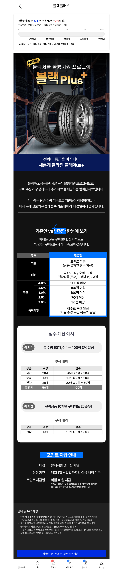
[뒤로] (20, 5)
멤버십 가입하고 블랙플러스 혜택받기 (61, 553)
